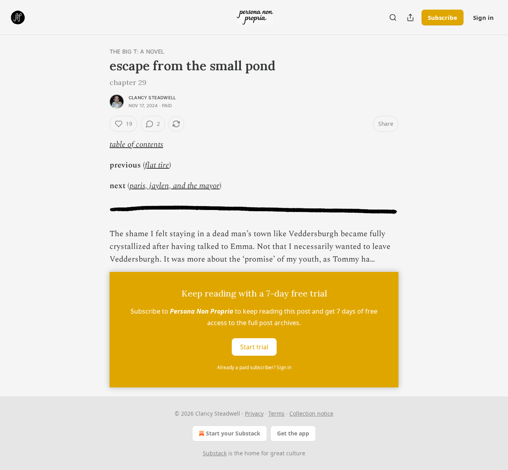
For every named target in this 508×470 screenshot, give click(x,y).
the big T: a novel (137, 51)
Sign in (483, 17)
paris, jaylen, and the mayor (174, 186)
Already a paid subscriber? (254, 367)
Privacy (254, 413)
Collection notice (311, 413)
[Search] (393, 17)
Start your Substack (233, 433)
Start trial (254, 347)
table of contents (136, 144)
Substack (215, 453)
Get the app (293, 433)
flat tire (157, 165)
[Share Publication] (410, 17)
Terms (276, 413)
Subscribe (442, 17)
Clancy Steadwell (152, 97)
